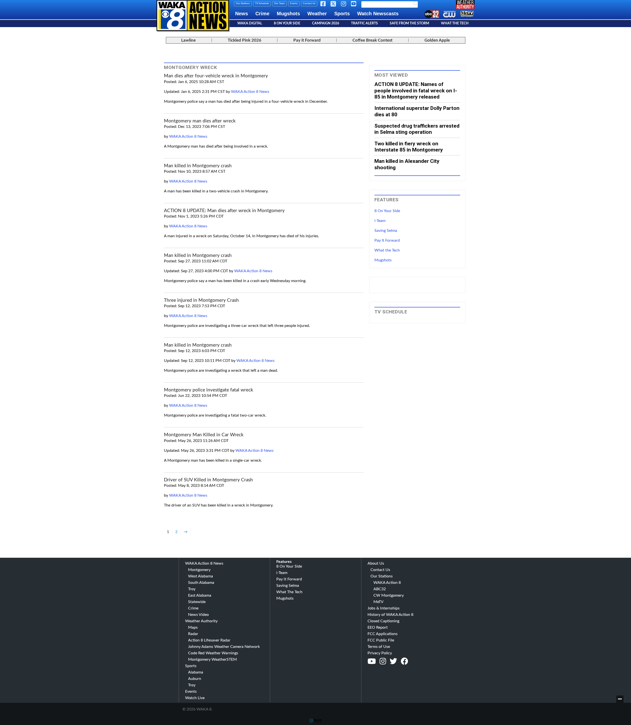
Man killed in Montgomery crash (198, 166)
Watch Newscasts (378, 13)
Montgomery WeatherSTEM (212, 659)
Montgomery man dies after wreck (200, 121)
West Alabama (200, 576)
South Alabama (201, 583)
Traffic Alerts (364, 23)
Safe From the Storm (409, 23)
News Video (198, 615)
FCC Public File (381, 640)
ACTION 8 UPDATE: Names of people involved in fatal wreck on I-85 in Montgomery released (415, 90)
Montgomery (199, 570)
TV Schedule (262, 3)
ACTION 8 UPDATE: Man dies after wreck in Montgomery (224, 210)
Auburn (194, 679)
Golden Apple (437, 40)
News (241, 13)
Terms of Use (379, 647)
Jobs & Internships (384, 608)
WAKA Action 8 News (250, 92)
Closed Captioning (383, 621)
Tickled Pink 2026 (244, 40)
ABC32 (379, 589)
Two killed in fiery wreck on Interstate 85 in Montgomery (408, 146)
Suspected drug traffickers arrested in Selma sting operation (416, 129)
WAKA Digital (249, 23)
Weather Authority (201, 621)
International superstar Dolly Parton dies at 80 (416, 111)
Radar (193, 634)
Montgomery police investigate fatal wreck (208, 390)
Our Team (279, 3)
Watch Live (195, 698)
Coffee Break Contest (372, 40)
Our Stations (243, 3)
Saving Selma (385, 231)
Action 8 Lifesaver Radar (209, 640)
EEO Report (378, 627)
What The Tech (455, 23)
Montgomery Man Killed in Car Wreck (204, 435)
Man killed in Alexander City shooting (406, 164)
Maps (193, 627)
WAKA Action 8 (387, 583)
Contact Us (309, 3)
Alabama (195, 672)
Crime (262, 13)
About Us (376, 563)
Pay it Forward (307, 40)
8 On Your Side (287, 23)
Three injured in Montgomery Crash (201, 300)
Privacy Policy (380, 653)
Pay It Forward (387, 240)
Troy (191, 589)
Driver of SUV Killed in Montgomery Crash (208, 480)
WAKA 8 (193, 15)
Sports (342, 13)
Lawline (188, 40)
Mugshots (288, 13)
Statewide (197, 602)
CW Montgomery (388, 595)
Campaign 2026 (325, 23)
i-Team (380, 221)
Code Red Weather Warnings (213, 653)
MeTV (378, 602)
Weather (317, 13)
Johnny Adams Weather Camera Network (224, 647)
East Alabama (199, 595)
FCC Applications (383, 634)
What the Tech (387, 250)
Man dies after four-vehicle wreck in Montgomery (216, 76)
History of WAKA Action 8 (390, 615)
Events (294, 3)
